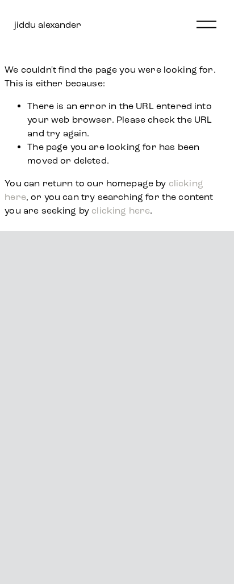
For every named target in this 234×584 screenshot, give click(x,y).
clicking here (120, 210)
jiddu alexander (47, 24)
